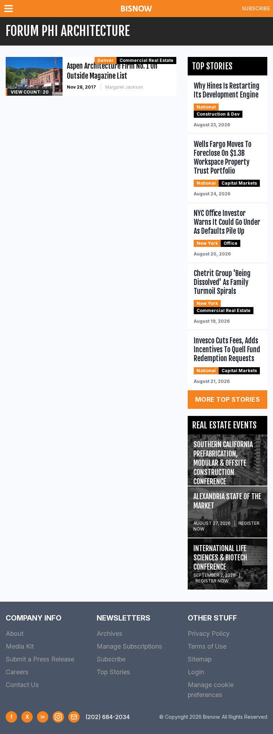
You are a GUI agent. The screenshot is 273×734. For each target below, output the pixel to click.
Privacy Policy (209, 633)
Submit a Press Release (40, 659)
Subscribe (256, 8)
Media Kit (20, 646)
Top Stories (113, 672)
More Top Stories (227, 399)
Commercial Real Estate (146, 60)
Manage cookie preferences (211, 689)
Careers (17, 672)
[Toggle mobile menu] (10, 8)
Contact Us (22, 684)
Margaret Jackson (124, 87)
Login (196, 672)
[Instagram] (58, 717)
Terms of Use (207, 646)
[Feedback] (74, 717)
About (14, 633)
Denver (105, 60)
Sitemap (200, 659)
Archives (109, 633)
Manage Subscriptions (129, 646)
